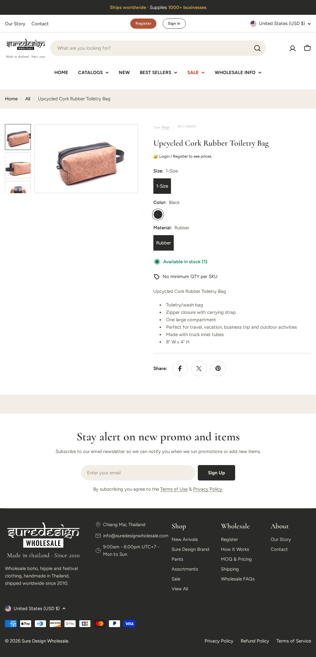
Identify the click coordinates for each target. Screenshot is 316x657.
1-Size (162, 186)
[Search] (257, 48)
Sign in (174, 23)
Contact (40, 24)
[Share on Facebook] (180, 368)
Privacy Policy (219, 641)
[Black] (158, 214)
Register (143, 23)
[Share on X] (199, 368)
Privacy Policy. (208, 489)
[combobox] (158, 48)
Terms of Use (174, 489)
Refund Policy (255, 641)
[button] (8, 7)
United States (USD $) (282, 23)
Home (11, 99)
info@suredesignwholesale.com (135, 535)
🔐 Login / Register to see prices (183, 156)
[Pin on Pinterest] (218, 368)
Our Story (15, 24)
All (27, 99)
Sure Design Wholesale (45, 641)
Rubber (163, 243)
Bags (166, 127)
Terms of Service (293, 641)
